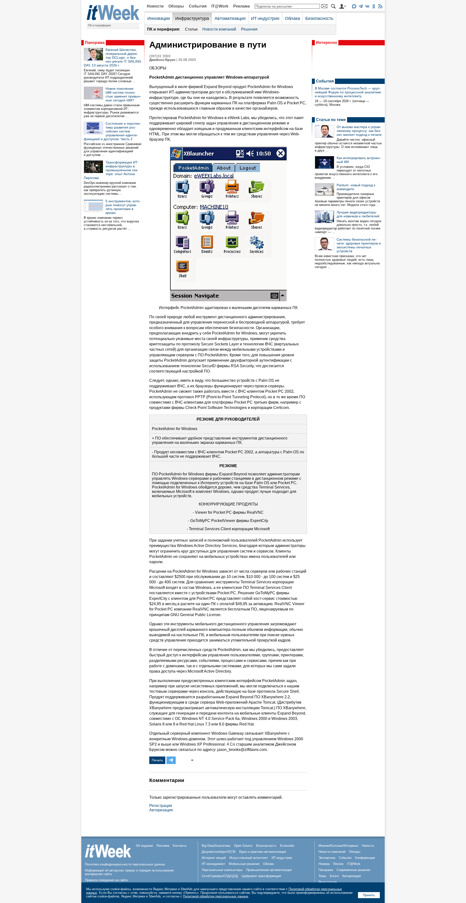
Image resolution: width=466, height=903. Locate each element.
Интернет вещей (214, 858)
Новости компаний (219, 29)
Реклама (241, 6)
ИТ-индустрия (265, 18)
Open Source (243, 845)
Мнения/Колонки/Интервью (338, 845)
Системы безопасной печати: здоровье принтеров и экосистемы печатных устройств (359, 245)
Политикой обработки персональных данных (215, 896)
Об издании (144, 845)
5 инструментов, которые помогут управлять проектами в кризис (123, 207)
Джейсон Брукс (162, 60)
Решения (249, 29)
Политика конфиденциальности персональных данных (125, 864)
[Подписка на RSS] (380, 7)
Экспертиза (326, 858)
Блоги (334, 876)
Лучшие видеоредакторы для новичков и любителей (358, 214)
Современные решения (353, 870)
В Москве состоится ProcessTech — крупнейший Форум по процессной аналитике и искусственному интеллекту (348, 92)
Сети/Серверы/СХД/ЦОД (220, 876)
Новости (155, 6)
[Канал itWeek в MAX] (354, 7)
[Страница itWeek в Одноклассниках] (373, 7)
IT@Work (219, 6)
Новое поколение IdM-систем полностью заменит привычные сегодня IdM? (123, 94)
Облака (292, 18)
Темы (322, 876)
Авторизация (161, 810)
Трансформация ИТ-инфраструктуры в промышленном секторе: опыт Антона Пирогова (111, 170)
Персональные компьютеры (222, 870)
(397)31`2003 (159, 56)
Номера (324, 864)
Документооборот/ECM (218, 852)
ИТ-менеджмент (213, 864)
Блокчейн (287, 845)
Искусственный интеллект (248, 858)
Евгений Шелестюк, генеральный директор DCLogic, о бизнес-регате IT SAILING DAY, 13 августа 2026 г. (112, 57)
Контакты (179, 845)
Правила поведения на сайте (106, 880)
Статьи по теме (331, 120)
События (198, 6)
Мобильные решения (244, 864)
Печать (157, 760)
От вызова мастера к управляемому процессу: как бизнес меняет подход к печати (359, 131)
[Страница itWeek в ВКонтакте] (367, 7)
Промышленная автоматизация (269, 870)
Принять (369, 895)
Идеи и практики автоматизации (262, 852)
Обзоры (176, 6)
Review (338, 864)
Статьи (191, 29)
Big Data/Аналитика (216, 845)
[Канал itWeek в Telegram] (360, 7)
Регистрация (160, 806)
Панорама (95, 43)
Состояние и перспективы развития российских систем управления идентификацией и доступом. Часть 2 (112, 131)
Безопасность (319, 18)
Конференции (365, 858)
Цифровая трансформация (261, 876)
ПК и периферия (99, 25)
